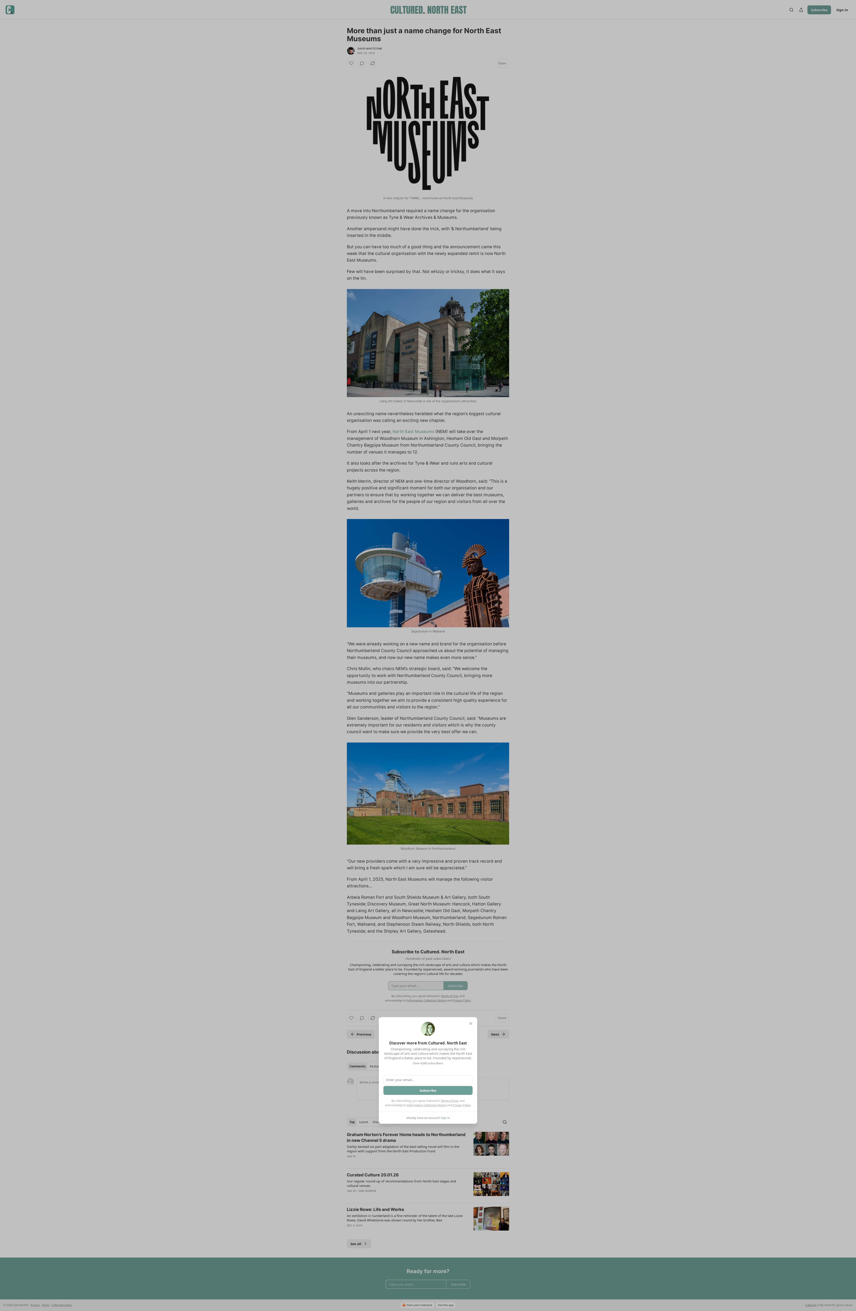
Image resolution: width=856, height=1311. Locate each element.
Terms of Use (449, 1101)
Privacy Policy (462, 1105)
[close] (470, 1023)
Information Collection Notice (426, 1105)
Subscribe (428, 1090)
